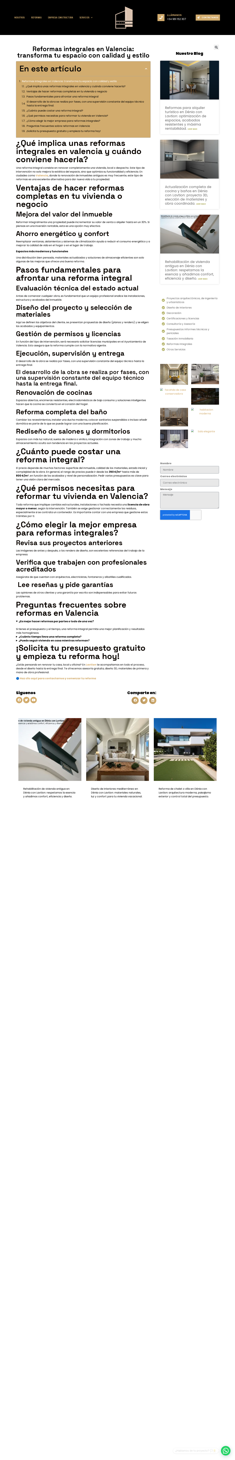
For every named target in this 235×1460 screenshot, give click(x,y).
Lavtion (91, 664)
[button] (146, 68)
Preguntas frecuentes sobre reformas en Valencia (58, 126)
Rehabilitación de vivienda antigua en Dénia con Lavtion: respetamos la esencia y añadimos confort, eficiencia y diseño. (189, 270)
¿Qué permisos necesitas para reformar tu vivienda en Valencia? (67, 116)
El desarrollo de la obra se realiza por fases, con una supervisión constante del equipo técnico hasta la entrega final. (85, 103)
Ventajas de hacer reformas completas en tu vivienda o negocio (66, 91)
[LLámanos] (160, 17)
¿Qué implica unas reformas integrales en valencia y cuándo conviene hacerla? (75, 86)
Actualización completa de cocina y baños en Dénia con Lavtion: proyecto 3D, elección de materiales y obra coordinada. (188, 195)
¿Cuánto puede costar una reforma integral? (55, 110)
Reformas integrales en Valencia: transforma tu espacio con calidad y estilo (69, 81)
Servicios (84, 17)
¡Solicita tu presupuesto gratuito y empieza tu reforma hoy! (63, 131)
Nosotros (19, 17)
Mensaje (166, 489)
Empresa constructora (60, 17)
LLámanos (174, 15)
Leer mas (192, 129)
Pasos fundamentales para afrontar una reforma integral (62, 96)
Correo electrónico (173, 476)
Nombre (166, 463)
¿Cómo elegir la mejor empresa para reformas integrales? (63, 121)
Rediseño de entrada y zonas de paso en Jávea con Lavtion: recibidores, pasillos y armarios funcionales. (184, 792)
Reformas (36, 17)
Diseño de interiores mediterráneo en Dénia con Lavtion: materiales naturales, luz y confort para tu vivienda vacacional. (49, 792)
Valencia (42, 175)
